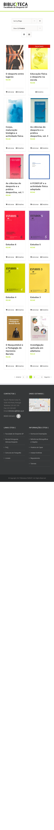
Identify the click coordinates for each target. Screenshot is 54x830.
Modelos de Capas (37, 447)
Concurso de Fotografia (13, 453)
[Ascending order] (40, 21)
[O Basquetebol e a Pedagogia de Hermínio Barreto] (15, 328)
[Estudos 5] (39, 225)
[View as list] (29, 34)
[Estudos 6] (15, 225)
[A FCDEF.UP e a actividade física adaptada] (39, 166)
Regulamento (35, 458)
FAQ (6, 447)
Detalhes (21, 92)
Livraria (7, 458)
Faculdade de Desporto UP (14, 434)
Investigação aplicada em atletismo (36, 348)
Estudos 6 (11, 244)
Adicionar (11, 92)
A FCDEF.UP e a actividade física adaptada (39, 186)
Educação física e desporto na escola (38, 77)
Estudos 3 (35, 297)
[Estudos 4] (15, 278)
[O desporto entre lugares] (15, 57)
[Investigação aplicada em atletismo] (39, 328)
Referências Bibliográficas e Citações (39, 440)
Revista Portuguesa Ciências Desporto (11, 440)
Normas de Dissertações (39, 434)
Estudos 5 (35, 244)
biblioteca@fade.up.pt (16, 411)
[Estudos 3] (39, 278)
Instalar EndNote (36, 453)
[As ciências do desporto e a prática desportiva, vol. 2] (39, 110)
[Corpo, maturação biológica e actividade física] (15, 110)
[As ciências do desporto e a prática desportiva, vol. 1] (15, 166)
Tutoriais (33, 464)
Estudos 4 (11, 297)
